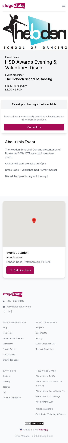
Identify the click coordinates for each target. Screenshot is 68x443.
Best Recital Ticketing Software (50, 414)
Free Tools (7, 333)
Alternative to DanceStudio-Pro (50, 391)
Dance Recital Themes (13, 338)
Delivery (6, 381)
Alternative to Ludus (45, 402)
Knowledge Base (11, 360)
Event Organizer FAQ (45, 344)
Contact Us (34, 127)
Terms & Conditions (45, 349)
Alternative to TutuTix (45, 376)
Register (40, 327)
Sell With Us (41, 333)
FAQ (4, 392)
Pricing (39, 338)
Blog (5, 327)
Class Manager (22, 436)
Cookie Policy (9, 354)
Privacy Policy (9, 349)
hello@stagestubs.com (19, 306)
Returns (6, 387)
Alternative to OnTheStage (48, 396)
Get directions (22, 270)
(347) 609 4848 (15, 301)
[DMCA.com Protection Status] (34, 423)
